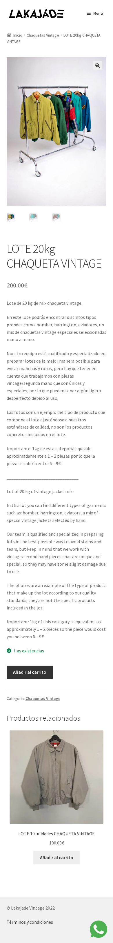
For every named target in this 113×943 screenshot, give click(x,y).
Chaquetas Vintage (43, 35)
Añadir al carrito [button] (56, 857)
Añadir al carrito (29, 672)
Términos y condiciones (30, 922)
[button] (97, 65)
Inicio (17, 35)
